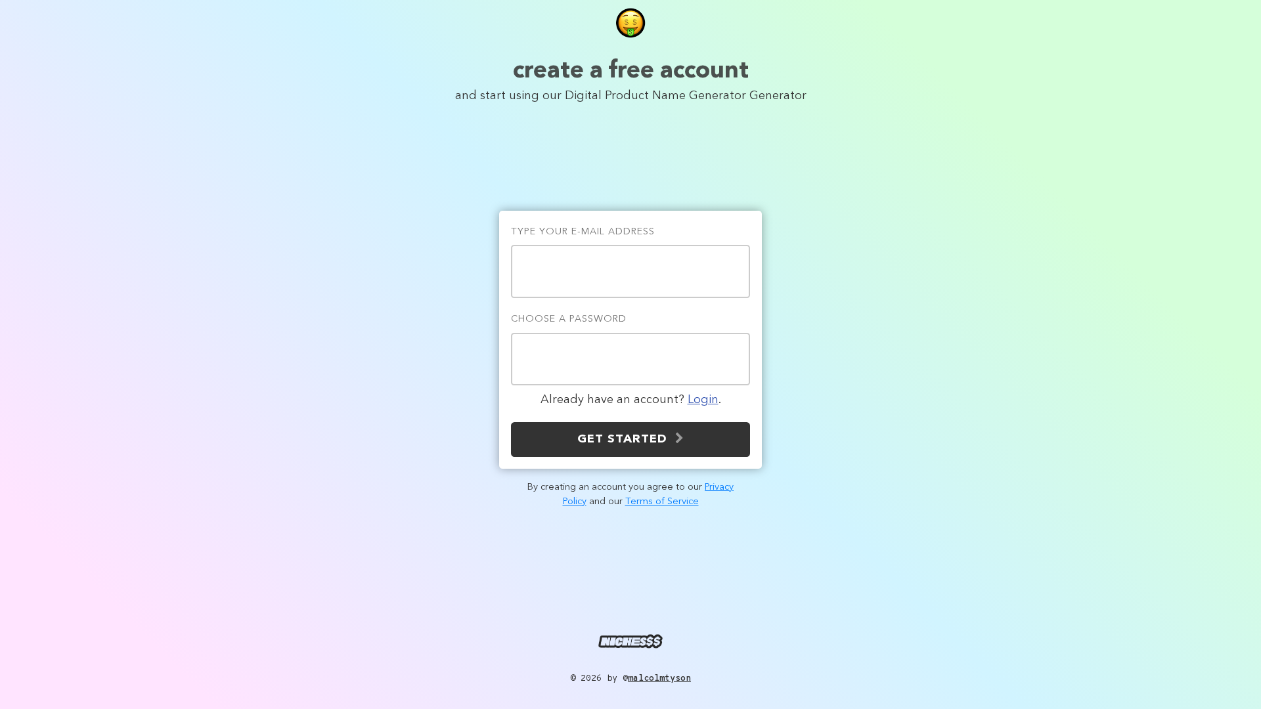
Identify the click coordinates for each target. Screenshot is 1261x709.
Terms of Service (662, 502)
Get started (626, 439)
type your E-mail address (583, 232)
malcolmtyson (659, 678)
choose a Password (569, 319)
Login (703, 400)
